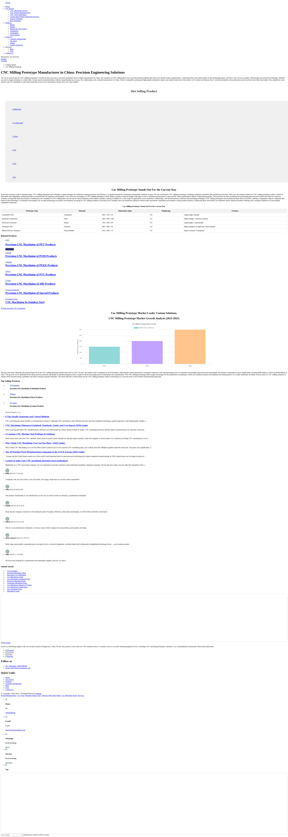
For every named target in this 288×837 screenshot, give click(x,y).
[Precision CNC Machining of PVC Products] (8, 271)
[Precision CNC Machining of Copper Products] (13, 403)
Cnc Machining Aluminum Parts (18, 579)
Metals (12, 25)
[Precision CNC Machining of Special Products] (12, 290)
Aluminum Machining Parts (17, 583)
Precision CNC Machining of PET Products (30, 244)
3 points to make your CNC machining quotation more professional (36, 461)
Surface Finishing (16, 19)
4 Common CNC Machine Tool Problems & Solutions (30, 434)
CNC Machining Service (19, 11)
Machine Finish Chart (33, 696)
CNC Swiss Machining (18, 15)
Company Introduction (18, 39)
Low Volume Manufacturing (20, 13)
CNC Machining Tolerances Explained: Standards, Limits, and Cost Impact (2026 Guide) (46, 425)
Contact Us (9, 53)
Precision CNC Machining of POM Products (31, 256)
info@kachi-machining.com (15, 730)
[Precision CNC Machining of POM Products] (8, 253)
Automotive (14, 31)
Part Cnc (81, 696)
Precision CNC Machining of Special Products (32, 292)
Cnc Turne (21, 696)
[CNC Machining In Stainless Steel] (11, 299)
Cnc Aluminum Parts (14, 589)
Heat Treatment (15, 21)
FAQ (12, 51)
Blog (11, 49)
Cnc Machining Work (69, 696)
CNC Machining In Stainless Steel (24, 302)
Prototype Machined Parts (16, 581)
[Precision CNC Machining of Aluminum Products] (14, 385)
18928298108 (10, 713)
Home (7, 7)
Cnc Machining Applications (17, 587)
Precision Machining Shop (16, 573)
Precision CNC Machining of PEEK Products (31, 265)
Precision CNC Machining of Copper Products (27, 406)
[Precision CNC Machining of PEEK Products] (8, 262)
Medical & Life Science (18, 29)
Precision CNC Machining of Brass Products (26, 397)
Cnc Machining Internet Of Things (19, 585)
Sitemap (38, 693)
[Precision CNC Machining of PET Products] (7, 240)
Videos (12, 43)
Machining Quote (13, 591)
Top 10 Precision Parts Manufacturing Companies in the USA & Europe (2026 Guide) (45, 452)
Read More (10, 249)
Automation (14, 33)
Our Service (9, 9)
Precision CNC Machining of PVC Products (30, 274)
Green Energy (15, 35)
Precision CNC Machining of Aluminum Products (28, 388)
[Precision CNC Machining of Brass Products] (13, 394)
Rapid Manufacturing (8, 696)
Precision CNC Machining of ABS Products (30, 283)
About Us (8, 37)
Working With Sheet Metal (51, 696)
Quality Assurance (16, 45)
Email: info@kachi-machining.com (17, 668)
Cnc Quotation (12, 571)
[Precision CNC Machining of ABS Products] (8, 281)
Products (8, 23)
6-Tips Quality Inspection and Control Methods (27, 416)
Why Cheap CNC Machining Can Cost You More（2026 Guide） (35, 443)
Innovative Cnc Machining (16, 575)
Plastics (12, 27)
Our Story (13, 41)
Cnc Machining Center (15, 577)
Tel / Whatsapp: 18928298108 (16, 666)
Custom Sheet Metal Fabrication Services (24, 17)
